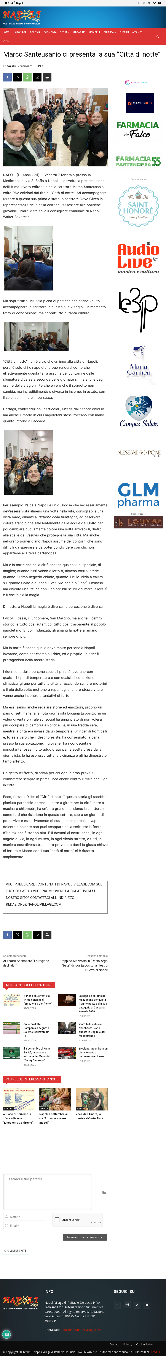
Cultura (8, 1108)
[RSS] (137, 1305)
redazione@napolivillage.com (81, 1330)
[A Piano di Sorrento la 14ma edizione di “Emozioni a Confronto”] (11, 1000)
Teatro (44, 1108)
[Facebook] (138, 3)
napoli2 (11, 65)
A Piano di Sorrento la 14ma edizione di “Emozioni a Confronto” (38, 999)
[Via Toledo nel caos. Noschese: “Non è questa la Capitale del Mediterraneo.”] (67, 1028)
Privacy (127, 1344)
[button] (158, 37)
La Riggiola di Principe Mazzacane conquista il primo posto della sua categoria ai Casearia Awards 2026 (93, 1003)
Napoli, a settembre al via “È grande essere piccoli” (53, 1118)
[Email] (37, 77)
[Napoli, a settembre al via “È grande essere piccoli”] (55, 1099)
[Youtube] (159, 3)
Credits (155, 1352)
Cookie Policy (144, 1344)
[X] (149, 3)
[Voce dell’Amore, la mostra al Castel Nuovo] (92, 1099)
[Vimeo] (154, 3)
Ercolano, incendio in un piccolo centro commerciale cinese (93, 1052)
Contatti (114, 1344)
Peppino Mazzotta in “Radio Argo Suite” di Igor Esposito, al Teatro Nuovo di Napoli (84, 965)
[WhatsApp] (27, 77)
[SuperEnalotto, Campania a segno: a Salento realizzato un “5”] (11, 1028)
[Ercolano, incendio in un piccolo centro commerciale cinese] (67, 1053)
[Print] (47, 77)
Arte (79, 1108)
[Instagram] (144, 3)
